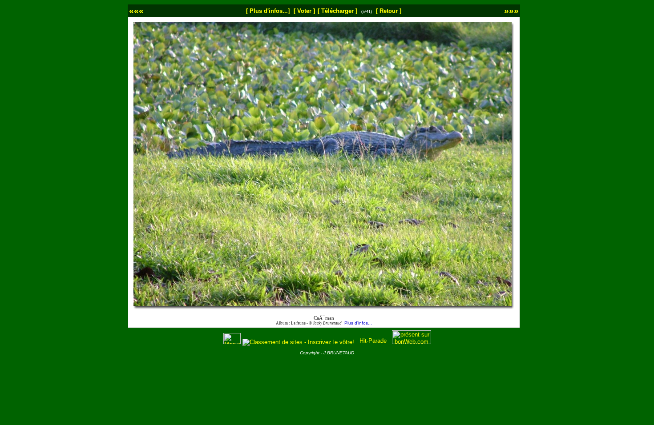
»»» (511, 10)
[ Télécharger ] (337, 11)
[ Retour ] (388, 11)
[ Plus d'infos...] (268, 11)
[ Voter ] (304, 11)
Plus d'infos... (358, 323)
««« (136, 10)
